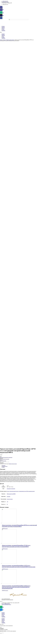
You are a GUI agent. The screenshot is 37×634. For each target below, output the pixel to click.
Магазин (3, 35)
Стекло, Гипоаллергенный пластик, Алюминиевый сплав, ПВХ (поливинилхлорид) (21, 491)
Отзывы (3, 29)
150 (8, 459)
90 (3, 459)
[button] (18, 32)
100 (4, 459)
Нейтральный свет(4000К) (11, 493)
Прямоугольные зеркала (10, 39)
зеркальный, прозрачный (8, 457)
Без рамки (8, 496)
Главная (3, 26)
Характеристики (4, 466)
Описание (3, 465)
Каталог (3, 27)
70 (2, 459)
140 (7, 459)
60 (1, 459)
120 (5, 459)
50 (0, 459)
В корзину (6, 528)
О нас (3, 28)
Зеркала (4, 39)
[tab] (19, 465)
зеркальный (2, 457)
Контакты (3, 30)
